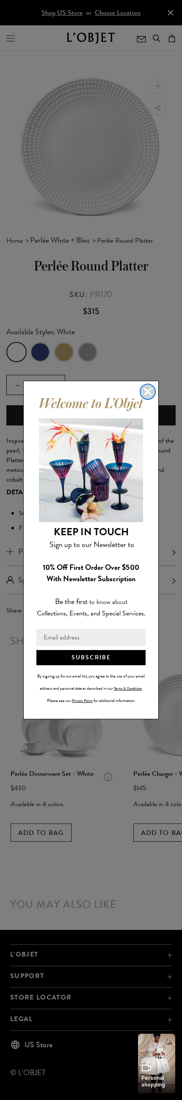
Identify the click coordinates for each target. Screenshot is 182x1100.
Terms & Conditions (128, 688)
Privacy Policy (82, 701)
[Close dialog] (147, 391)
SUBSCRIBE (91, 657)
